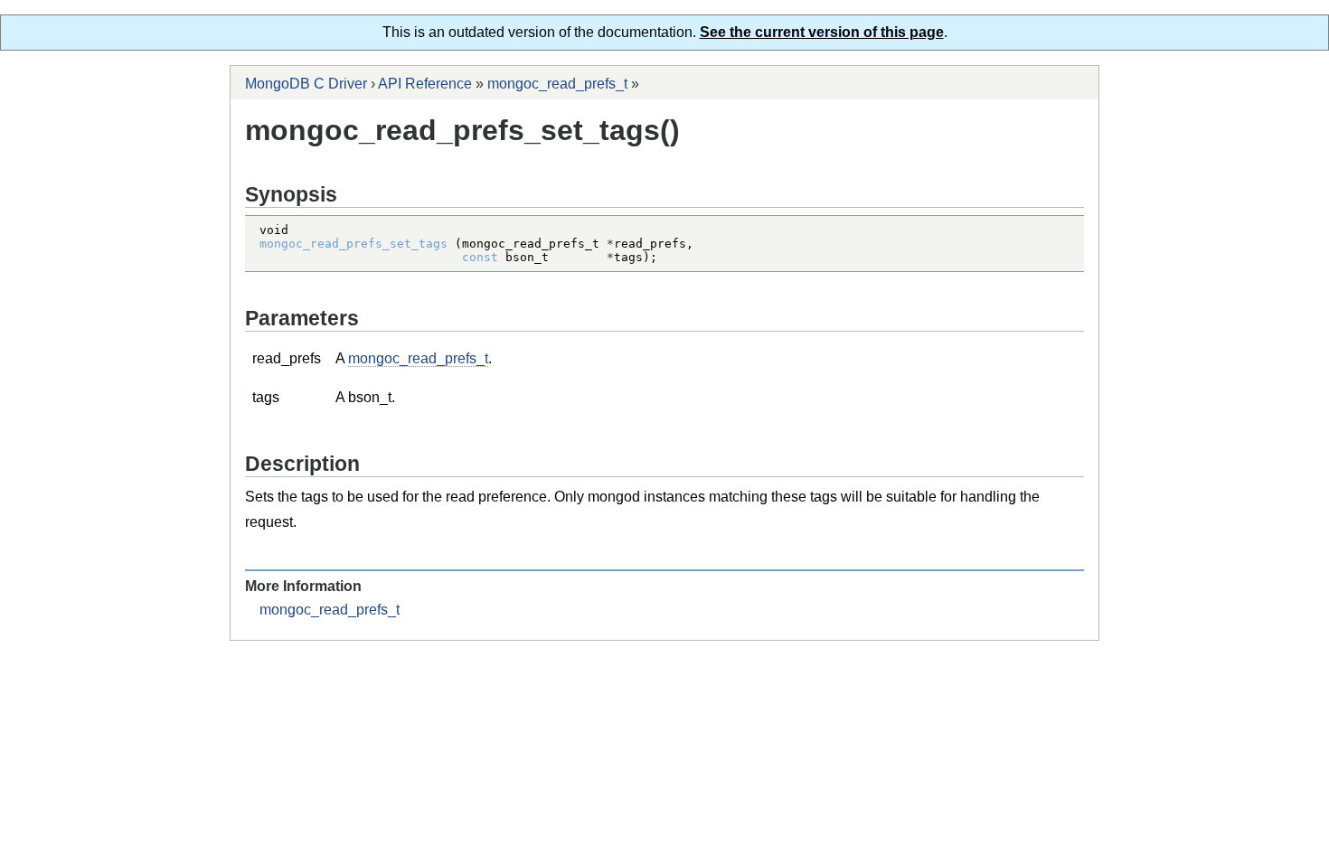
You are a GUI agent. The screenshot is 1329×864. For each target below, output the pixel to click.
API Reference (425, 83)
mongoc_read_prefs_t (557, 83)
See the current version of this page (822, 32)
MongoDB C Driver (306, 83)
